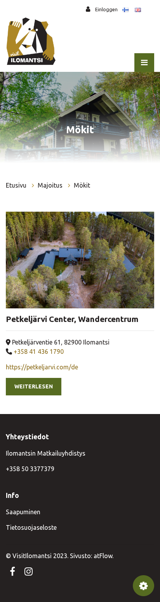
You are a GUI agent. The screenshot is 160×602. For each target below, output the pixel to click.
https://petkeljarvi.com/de (42, 367)
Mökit (82, 185)
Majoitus (51, 185)
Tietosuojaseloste (31, 527)
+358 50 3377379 (30, 468)
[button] (143, 585)
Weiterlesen (33, 386)
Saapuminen (23, 511)
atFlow (103, 555)
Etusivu (17, 185)
